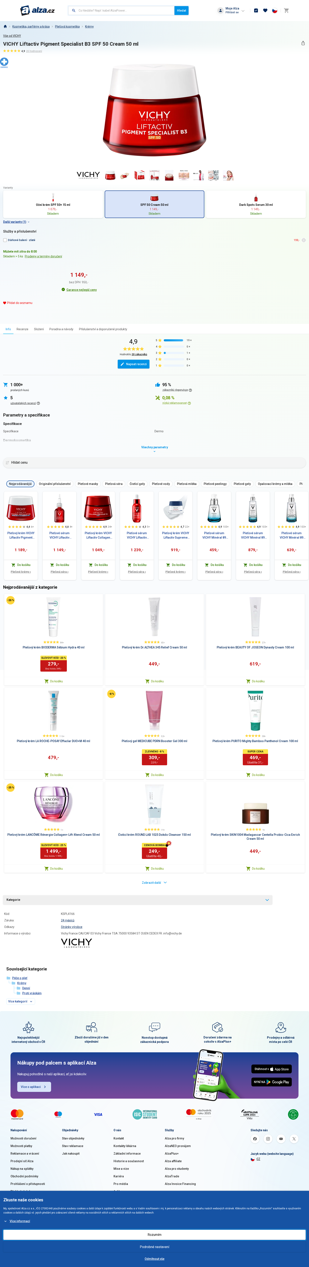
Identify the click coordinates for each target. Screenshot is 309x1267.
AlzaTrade (172, 1176)
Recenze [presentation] (22, 329)
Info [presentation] (8, 329)
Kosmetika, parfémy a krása (31, 26)
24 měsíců (67, 920)
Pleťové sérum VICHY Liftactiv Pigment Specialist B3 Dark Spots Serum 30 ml (60, 535)
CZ (258, 1159)
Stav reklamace (72, 1146)
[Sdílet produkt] (303, 43)
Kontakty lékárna (125, 1146)
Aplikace (119, 1191)
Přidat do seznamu (19, 303)
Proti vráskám (32, 993)
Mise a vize (121, 1168)
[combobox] (121, 10)
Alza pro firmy (174, 1138)
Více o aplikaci (31, 1087)
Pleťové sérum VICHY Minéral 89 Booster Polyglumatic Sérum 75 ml (253, 535)
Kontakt (119, 1138)
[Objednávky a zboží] (256, 10)
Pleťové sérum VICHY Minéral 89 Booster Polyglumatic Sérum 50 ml (291, 535)
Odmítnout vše (154, 1258)
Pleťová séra (60, 571)
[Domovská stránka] (5, 26)
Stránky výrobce (71, 927)
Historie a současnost (129, 1161)
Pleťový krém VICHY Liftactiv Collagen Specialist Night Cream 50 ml (98, 535)
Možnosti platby (21, 1146)
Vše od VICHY (12, 35)
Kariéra (119, 1176)
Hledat (181, 10)
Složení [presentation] (39, 329)
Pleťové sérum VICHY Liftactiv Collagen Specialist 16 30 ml (137, 535)
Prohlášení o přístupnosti (28, 1184)
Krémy (89, 26)
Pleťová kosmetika (67, 26)
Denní (26, 988)
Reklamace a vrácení (25, 1153)
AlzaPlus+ (172, 1153)
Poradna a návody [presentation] (61, 329)
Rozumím (154, 1235)
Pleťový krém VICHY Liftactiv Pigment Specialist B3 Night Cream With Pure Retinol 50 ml (20, 535)
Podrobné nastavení (154, 1247)
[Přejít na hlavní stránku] (37, 10)
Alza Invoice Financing (180, 1184)
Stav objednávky (73, 1138)
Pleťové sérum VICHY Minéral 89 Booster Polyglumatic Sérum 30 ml (214, 535)
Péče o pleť (19, 978)
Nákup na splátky (22, 1168)
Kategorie (13, 899)
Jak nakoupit (70, 1153)
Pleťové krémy (21, 571)
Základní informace (127, 1153)
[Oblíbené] (265, 10)
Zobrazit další (151, 882)
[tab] (8, 329)
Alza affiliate (173, 1161)
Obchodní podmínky (24, 1176)
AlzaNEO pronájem (178, 1146)
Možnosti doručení (23, 1138)
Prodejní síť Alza (22, 1161)
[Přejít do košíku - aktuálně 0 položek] (286, 10)
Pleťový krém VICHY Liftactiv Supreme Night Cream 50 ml (175, 535)
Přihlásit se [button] (232, 12)
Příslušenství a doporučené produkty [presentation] (103, 329)
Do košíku (56, 681)
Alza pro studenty (177, 1168)
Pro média (121, 1184)
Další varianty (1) (14, 222)
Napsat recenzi (136, 364)
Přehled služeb (21, 1191)
